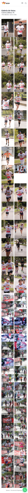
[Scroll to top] (26, 488)
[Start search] (26, 3)
